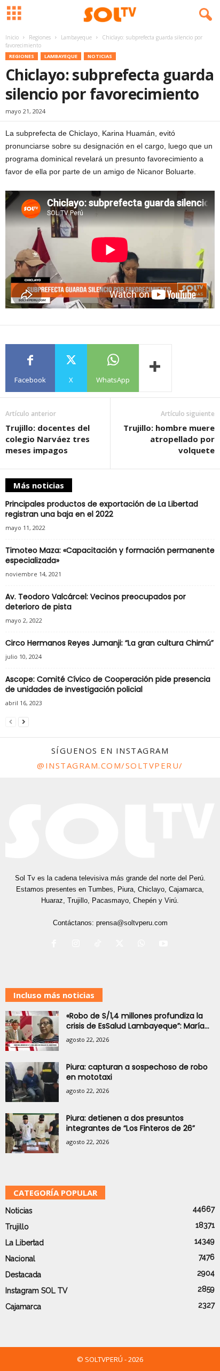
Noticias (100, 56)
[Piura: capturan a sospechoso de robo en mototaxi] (32, 1082)
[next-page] (23, 721)
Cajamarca (23, 1306)
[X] (122, 945)
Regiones (40, 37)
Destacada (23, 1274)
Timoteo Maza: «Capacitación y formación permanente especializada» (110, 555)
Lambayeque (76, 37)
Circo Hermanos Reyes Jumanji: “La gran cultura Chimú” (109, 643)
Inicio (12, 37)
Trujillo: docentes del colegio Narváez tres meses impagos (47, 438)
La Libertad (24, 1242)
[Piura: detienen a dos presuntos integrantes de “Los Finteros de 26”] (32, 1133)
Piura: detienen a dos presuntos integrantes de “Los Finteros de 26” (130, 1123)
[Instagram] (78, 945)
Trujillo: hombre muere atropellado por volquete (169, 438)
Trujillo (17, 1226)
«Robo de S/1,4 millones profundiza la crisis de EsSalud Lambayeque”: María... (137, 1020)
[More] (155, 368)
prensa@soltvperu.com (132, 923)
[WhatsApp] (144, 945)
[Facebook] (56, 945)
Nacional (20, 1258)
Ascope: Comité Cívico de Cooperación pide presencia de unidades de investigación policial (107, 684)
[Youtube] (165, 945)
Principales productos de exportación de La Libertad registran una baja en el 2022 (101, 509)
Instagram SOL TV (36, 1290)
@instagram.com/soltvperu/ (110, 765)
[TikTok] (100, 945)
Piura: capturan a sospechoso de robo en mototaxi (137, 1072)
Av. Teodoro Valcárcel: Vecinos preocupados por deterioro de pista (95, 601)
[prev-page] (10, 721)
